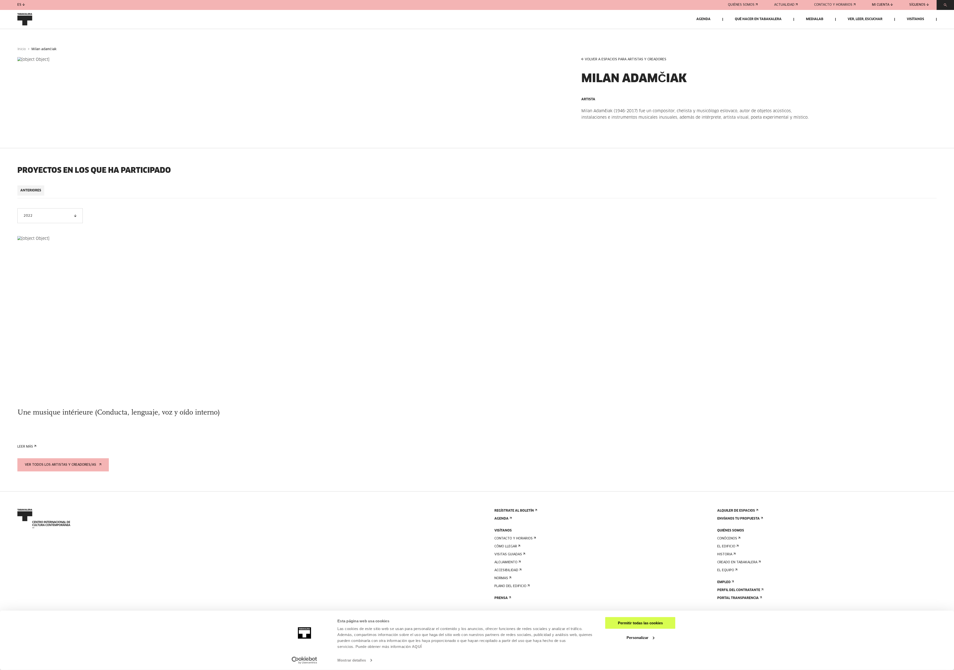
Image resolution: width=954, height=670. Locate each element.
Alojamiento (505, 562)
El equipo (725, 570)
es (19, 4)
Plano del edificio (510, 586)
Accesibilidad (506, 570)
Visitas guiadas (508, 554)
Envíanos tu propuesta (738, 518)
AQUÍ (417, 646)
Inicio (21, 49)
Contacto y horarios (833, 4)
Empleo (724, 582)
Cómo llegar (505, 546)
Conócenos (727, 538)
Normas (501, 578)
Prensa (501, 598)
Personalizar (637, 637)
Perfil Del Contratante (738, 590)
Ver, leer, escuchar (865, 19)
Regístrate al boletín (514, 510)
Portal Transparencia (738, 598)
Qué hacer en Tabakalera (758, 19)
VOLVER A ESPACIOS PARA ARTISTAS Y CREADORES (625, 59)
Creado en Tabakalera (737, 562)
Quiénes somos (741, 4)
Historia (724, 554)
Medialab (814, 19)
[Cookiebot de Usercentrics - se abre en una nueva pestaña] (304, 660)
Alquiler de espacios (736, 510)
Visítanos (915, 19)
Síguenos (917, 4)
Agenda (703, 19)
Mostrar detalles (351, 660)
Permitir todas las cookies (640, 623)
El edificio (726, 546)
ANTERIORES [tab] (30, 190)
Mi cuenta (880, 4)
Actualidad (784, 4)
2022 (28, 215)
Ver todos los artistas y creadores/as (60, 464)
